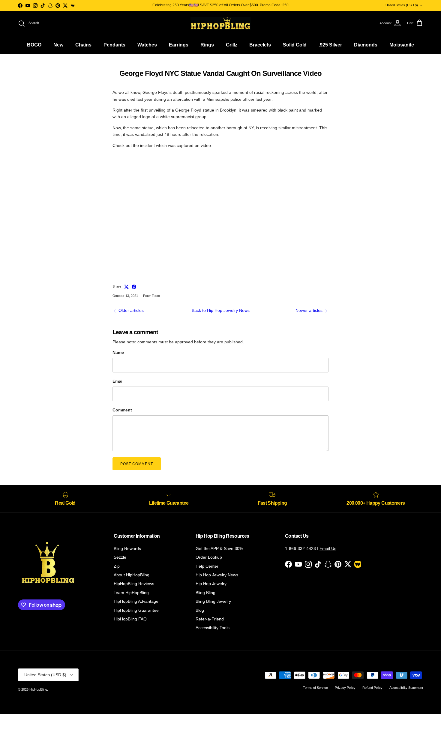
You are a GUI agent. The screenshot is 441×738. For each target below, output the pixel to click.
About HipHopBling (131, 574)
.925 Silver (330, 44)
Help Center (207, 566)
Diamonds (365, 44)
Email (118, 381)
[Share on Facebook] (134, 287)
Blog (200, 610)
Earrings (178, 44)
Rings (207, 44)
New (58, 44)
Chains (83, 44)
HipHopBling (38, 689)
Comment (122, 410)
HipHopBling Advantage (136, 601)
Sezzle (120, 557)
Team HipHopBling (131, 592)
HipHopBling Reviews (134, 583)
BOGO (34, 44)
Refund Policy (372, 687)
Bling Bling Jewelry (213, 601)
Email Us (328, 548)
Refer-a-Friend (210, 619)
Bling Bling (205, 592)
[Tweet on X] (126, 287)
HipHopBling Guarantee (136, 610)
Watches (147, 44)
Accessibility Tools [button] (213, 627)
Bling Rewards (127, 548)
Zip (117, 566)
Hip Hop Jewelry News (217, 574)
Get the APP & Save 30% (219, 548)
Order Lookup (209, 557)
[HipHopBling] (220, 23)
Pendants (114, 44)
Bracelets (260, 44)
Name (118, 352)
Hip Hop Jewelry (211, 583)
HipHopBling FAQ (130, 619)
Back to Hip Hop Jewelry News (221, 310)
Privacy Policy (345, 687)
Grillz (231, 44)
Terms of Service (315, 687)
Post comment (136, 464)
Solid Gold (295, 44)
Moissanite (401, 44)
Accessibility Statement (406, 687)
